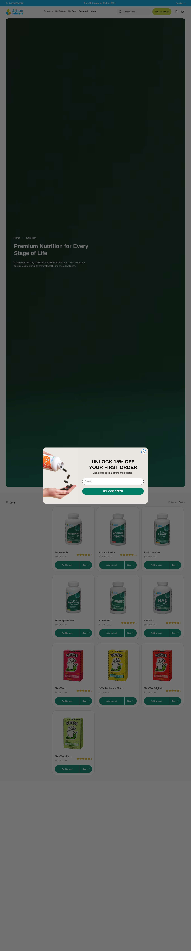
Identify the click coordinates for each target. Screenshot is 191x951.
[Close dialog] (143, 452)
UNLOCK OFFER (113, 491)
